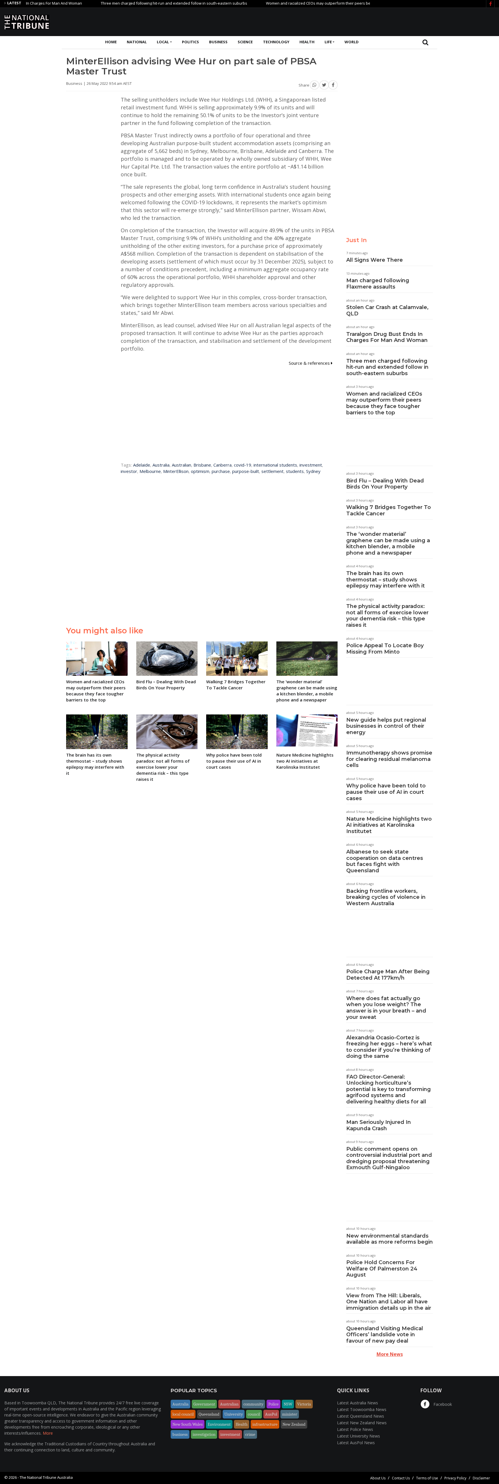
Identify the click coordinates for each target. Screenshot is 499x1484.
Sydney (313, 471)
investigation (204, 1434)
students (295, 471)
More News (390, 1354)
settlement (272, 471)
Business (218, 41)
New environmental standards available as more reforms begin (389, 1239)
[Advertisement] (389, 21)
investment (310, 465)
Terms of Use (427, 1478)
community (253, 1404)
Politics (190, 41)
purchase (221, 471)
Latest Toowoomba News (361, 1409)
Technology (276, 41)
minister (289, 1414)
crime (250, 1434)
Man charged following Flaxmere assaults (377, 283)
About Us (378, 1478)
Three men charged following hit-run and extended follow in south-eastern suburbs (146, 3)
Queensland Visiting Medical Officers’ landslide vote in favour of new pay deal (384, 1334)
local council (183, 1414)
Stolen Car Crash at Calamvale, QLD (387, 310)
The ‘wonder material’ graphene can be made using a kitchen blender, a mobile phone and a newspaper (388, 543)
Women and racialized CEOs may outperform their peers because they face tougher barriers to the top (328, 3)
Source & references (310, 363)
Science (245, 41)
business (180, 1434)
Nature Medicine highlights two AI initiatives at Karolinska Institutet (389, 825)
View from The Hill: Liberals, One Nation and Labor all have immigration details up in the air (388, 1301)
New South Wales (187, 1424)
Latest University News (358, 1436)
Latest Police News (355, 1429)
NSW (288, 1404)
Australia (161, 465)
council (254, 1414)
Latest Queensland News (360, 1416)
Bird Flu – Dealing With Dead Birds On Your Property (385, 484)
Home (111, 41)
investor (129, 471)
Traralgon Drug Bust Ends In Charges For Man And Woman (387, 337)
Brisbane (202, 465)
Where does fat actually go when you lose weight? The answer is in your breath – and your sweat (386, 1007)
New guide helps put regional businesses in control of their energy (386, 726)
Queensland (209, 1414)
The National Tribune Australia (46, 1477)
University (233, 1414)
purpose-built (245, 471)
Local (163, 41)
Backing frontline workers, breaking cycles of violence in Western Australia (386, 897)
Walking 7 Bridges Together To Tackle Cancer (388, 510)
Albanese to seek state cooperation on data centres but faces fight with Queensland (384, 861)
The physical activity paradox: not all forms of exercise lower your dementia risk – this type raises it (387, 615)
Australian (181, 465)
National (137, 41)
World (352, 41)
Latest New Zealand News (362, 1422)
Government (204, 1404)
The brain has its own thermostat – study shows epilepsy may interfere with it (385, 579)
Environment (219, 1424)
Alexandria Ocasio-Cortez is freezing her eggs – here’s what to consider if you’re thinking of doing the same (389, 1047)
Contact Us (401, 1478)
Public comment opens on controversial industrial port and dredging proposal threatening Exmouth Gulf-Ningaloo (389, 1158)
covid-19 (242, 465)
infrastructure (265, 1424)
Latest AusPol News (356, 1442)
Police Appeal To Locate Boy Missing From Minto (385, 648)
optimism (200, 471)
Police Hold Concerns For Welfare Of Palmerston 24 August (381, 1268)
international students (275, 465)
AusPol (271, 1414)
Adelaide (141, 465)
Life (328, 41)
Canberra (222, 465)
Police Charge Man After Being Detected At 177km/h (388, 974)
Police (273, 1404)
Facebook (442, 1404)
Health (306, 41)
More (48, 1433)
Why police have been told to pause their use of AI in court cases (386, 792)
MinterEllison (176, 471)
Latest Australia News (357, 1403)
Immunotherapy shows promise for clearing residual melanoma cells (389, 759)
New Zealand (294, 1424)
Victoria (304, 1404)
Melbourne (150, 471)
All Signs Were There (374, 260)
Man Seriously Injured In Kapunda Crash (378, 1125)
